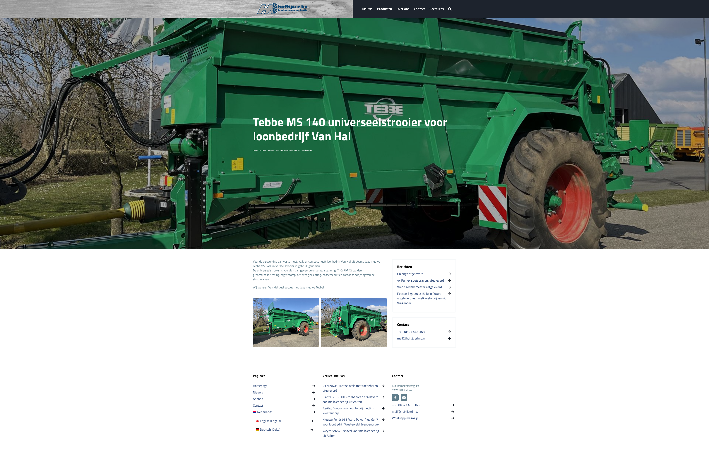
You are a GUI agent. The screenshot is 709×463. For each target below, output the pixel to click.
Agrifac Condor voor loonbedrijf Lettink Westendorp (348, 410)
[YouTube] (404, 397)
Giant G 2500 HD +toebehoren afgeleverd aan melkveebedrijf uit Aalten (350, 399)
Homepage (260, 385)
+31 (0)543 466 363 (406, 405)
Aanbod (258, 399)
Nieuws (258, 392)
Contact (258, 405)
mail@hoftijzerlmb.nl (406, 411)
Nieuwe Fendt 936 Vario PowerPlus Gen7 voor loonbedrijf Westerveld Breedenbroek (351, 422)
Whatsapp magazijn (405, 418)
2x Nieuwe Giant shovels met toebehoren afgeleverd (350, 388)
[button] (449, 9)
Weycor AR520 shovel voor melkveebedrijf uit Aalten (351, 433)
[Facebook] (395, 397)
